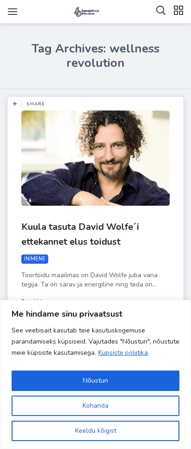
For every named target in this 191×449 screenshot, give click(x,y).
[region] (95, 374)
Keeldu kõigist (95, 430)
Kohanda (95, 405)
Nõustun (95, 380)
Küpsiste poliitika (123, 352)
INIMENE (34, 258)
